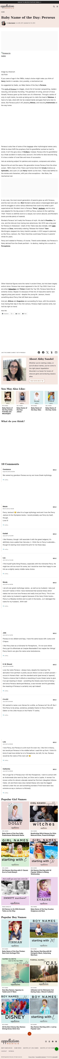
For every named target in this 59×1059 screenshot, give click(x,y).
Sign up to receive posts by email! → (29, 2)
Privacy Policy (32, 1057)
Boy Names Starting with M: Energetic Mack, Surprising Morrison (41, 953)
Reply (55, 469)
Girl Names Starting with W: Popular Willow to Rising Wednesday (41, 872)
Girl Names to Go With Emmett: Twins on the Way (13, 910)
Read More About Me (36, 380)
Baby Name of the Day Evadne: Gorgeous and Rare (42, 910)
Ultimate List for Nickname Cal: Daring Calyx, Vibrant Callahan (42, 991)
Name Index (17, 1048)
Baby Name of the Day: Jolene (22, 410)
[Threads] (49, 1041)
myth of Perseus (10, 89)
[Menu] (57, 6)
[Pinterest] (56, 1041)
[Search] (54, 6)
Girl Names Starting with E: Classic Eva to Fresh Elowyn (15, 871)
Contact (4, 1051)
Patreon (11, 1051)
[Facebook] (52, 1041)
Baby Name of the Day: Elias (36, 409)
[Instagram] (46, 1041)
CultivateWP (55, 1057)
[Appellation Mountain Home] (7, 6)
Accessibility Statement (41, 1057)
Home (3, 11)
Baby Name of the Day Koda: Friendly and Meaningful (7, 410)
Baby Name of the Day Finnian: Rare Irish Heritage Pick (13, 952)
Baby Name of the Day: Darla (50, 409)
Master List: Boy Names (47, 1048)
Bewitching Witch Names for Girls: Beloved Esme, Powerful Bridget (43, 834)
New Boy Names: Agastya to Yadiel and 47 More (12, 991)
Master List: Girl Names (30, 1048)
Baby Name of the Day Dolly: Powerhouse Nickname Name (13, 834)
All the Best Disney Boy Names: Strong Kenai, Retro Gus (14, 1028)
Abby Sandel (11, 23)
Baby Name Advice (6, 1048)
